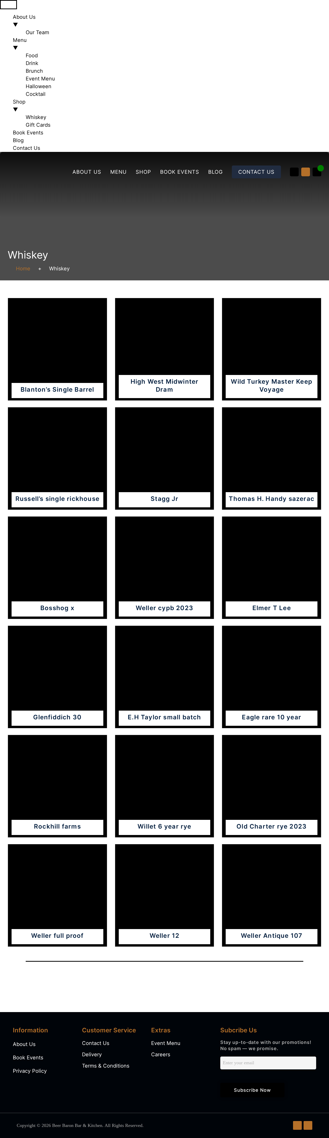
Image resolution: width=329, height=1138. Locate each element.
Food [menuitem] (32, 55)
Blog (215, 172)
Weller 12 (165, 935)
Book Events (179, 172)
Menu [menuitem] (20, 44)
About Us (86, 172)
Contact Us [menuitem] (26, 148)
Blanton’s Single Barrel (57, 389)
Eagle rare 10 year (271, 717)
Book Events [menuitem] (28, 133)
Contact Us (256, 172)
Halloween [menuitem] (38, 86)
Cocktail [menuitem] (35, 94)
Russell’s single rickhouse (57, 498)
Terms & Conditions (105, 1066)
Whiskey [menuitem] (36, 117)
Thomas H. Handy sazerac (271, 498)
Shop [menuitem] (19, 106)
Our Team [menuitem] (37, 32)
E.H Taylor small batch (164, 717)
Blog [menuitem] (18, 140)
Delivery (92, 1054)
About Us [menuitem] (24, 21)
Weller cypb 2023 (164, 608)
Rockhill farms (57, 826)
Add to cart (57, 343)
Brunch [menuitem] (34, 71)
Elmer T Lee (271, 608)
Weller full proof (57, 935)
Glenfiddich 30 (57, 717)
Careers (160, 1054)
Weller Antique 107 (272, 935)
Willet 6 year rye (164, 826)
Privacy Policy (30, 1071)
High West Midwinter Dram (165, 385)
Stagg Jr (164, 498)
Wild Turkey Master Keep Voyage (271, 385)
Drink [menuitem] (32, 63)
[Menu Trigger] (8, 4)
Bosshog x (57, 608)
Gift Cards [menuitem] (38, 125)
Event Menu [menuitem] (40, 79)
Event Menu (165, 1043)
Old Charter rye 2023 (271, 826)
